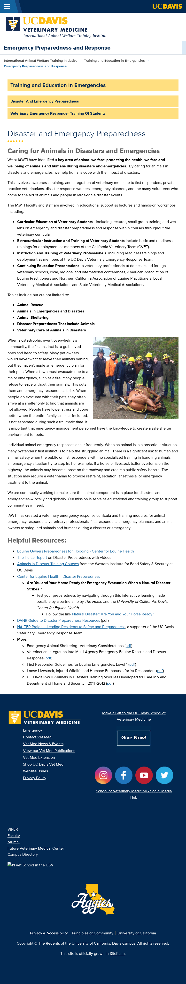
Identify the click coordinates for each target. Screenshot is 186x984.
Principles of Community (92, 933)
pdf (128, 645)
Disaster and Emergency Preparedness (44, 101)
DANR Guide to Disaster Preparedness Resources (58, 620)
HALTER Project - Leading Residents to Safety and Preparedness (71, 627)
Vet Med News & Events (43, 744)
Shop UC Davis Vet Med (43, 764)
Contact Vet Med (37, 737)
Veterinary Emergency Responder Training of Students (58, 113)
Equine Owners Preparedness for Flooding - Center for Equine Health (75, 551)
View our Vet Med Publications (49, 750)
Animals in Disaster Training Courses (48, 564)
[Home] (56, 26)
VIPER (13, 829)
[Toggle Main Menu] (7, 6)
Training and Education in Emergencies (114, 60)
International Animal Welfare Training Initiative (41, 60)
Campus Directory (23, 854)
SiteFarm (117, 953)
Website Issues (35, 771)
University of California (136, 933)
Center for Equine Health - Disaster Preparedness (58, 576)
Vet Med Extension (39, 757)
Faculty (14, 835)
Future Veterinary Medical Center (36, 848)
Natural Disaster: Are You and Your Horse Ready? (113, 614)
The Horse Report (32, 557)
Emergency (32, 730)
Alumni (14, 842)
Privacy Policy (34, 778)
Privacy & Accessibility (49, 933)
